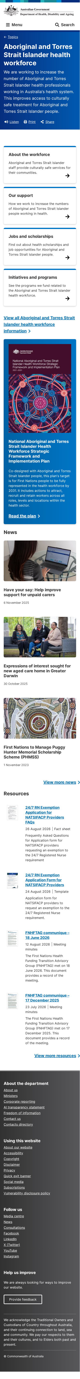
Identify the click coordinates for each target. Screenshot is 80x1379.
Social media (14, 1182)
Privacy (9, 1170)
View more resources (55, 1055)
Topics (13, 37)
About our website (18, 1147)
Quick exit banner (17, 1176)
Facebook (11, 1233)
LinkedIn (10, 1239)
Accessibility (13, 1153)
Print (32, 122)
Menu (16, 25)
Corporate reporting (19, 1101)
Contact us (12, 1119)
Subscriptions (14, 1187)
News (8, 1222)
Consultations (14, 1228)
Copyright (11, 1159)
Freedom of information (22, 1113)
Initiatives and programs (33, 277)
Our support (21, 195)
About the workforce (29, 154)
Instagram (11, 1256)
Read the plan (22, 515)
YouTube (10, 1250)
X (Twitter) (12, 1245)
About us (11, 1090)
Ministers (11, 1096)
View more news (59, 782)
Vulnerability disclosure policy (27, 1193)
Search (67, 25)
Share (49, 122)
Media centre (14, 1216)
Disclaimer (12, 1164)
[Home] (40, 10)
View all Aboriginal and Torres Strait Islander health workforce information (39, 324)
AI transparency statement (24, 1107)
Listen (14, 122)
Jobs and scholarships (31, 236)
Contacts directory (18, 1124)
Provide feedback (23, 1299)
